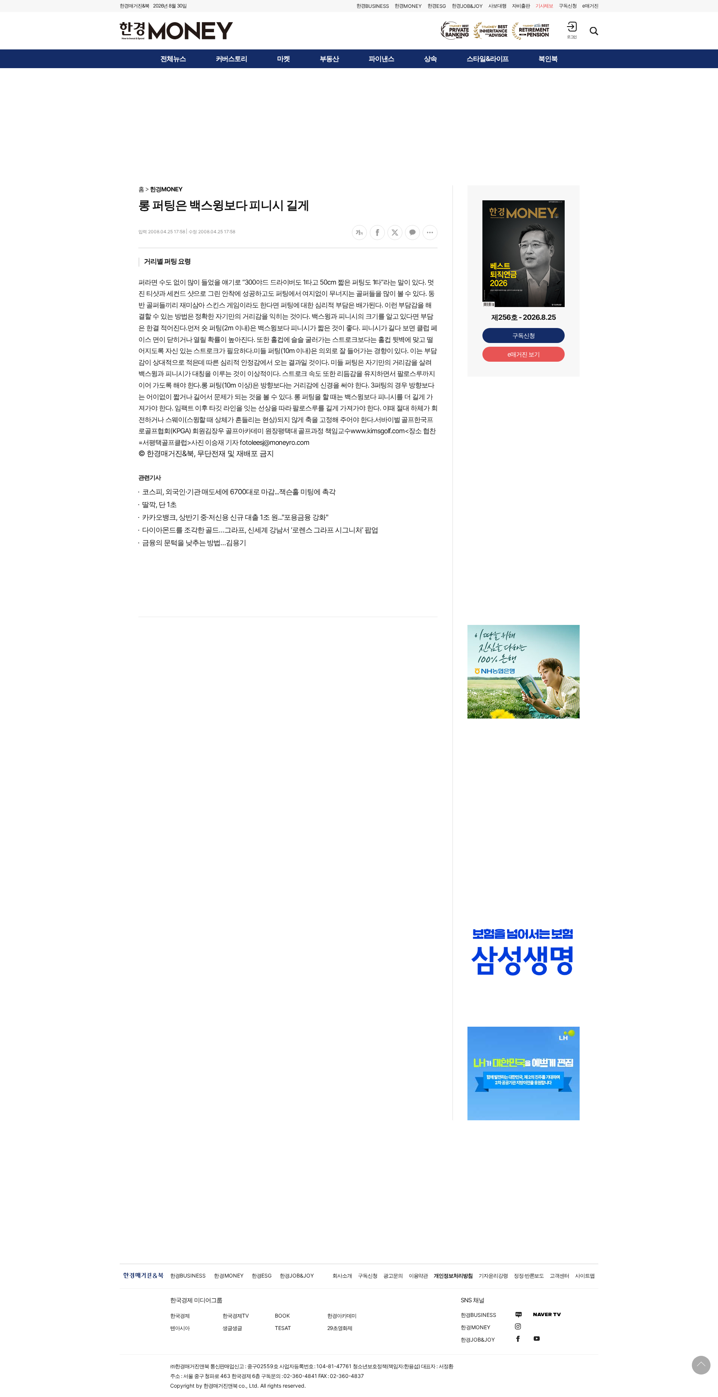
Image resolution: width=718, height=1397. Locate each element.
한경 (372, 6)
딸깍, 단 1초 (159, 504)
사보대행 (497, 6)
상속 (430, 59)
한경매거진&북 (134, 6)
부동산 (329, 59)
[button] (572, 30)
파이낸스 (381, 59)
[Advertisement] (359, 126)
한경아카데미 (341, 1315)
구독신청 (568, 6)
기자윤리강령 (493, 1275)
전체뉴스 (173, 59)
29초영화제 (339, 1328)
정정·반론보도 (529, 1275)
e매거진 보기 (523, 354)
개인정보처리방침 (453, 1275)
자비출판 (521, 6)
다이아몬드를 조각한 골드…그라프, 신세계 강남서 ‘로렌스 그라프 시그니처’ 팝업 (260, 530)
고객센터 (559, 1275)
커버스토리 (232, 59)
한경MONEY (166, 189)
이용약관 (418, 1275)
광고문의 (393, 1275)
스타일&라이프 (488, 59)
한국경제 (180, 1315)
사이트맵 (585, 1275)
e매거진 (590, 6)
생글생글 (232, 1328)
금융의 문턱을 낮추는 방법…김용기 (194, 542)
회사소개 (342, 1275)
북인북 (548, 59)
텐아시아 (180, 1328)
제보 (544, 6)
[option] (495, 30)
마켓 (283, 59)
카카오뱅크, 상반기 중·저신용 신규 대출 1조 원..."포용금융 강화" (235, 517)
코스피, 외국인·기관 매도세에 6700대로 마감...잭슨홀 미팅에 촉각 (238, 492)
